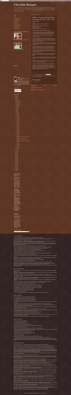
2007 (16, 170)
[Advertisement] (21, 57)
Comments (16, 91)
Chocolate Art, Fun (16, 20)
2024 (16, 98)
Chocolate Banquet (25, 4)
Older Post (55, 85)
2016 (16, 158)
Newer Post (33, 85)
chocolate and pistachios (47, 75)
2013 (16, 162)
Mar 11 (18, 134)
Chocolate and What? (17, 21)
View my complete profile (17, 85)
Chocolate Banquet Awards (18, 25)
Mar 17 (18, 127)
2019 (16, 154)
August (17, 106)
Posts (16, 89)
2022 (16, 150)
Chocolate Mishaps (16, 26)
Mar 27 (18, 118)
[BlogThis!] (47, 74)
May (16, 110)
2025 (16, 97)
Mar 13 (18, 131)
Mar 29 (18, 115)
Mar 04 (18, 144)
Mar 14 (18, 130)
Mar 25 (18, 119)
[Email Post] (45, 74)
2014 (16, 161)
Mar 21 (18, 123)
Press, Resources (16, 27)
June (16, 109)
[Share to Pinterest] (50, 74)
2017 (16, 157)
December (17, 101)
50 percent (36, 75)
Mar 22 (18, 122)
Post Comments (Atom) (38, 87)
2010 (16, 166)
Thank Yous (15, 22)
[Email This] (46, 74)
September (17, 105)
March (17, 113)
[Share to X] (48, 74)
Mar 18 (18, 126)
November (17, 102)
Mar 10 (18, 135)
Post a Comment (36, 81)
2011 (16, 165)
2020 (16, 153)
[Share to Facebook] (49, 74)
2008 (16, 169)
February (17, 147)
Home (44, 85)
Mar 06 (18, 143)
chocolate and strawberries (38, 76)
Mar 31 (18, 114)
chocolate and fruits (40, 75)
